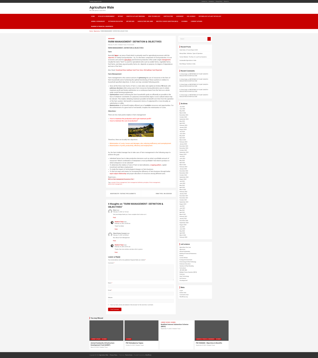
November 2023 (184, 148)
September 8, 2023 (201, 345)
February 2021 (183, 216)
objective (111, 57)
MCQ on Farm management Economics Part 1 (121, 179)
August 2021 (183, 204)
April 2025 (182, 123)
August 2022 (183, 179)
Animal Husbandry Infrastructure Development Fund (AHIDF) (102, 344)
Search (209, 39)
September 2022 (184, 177)
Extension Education (115, 21)
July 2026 (182, 106)
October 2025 (183, 117)
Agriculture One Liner (145, 21)
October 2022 (183, 175)
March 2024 (183, 140)
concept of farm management (119, 182)
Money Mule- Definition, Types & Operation (191, 53)
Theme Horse (128, 355)
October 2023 (183, 150)
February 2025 (183, 125)
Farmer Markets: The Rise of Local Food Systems (193, 57)
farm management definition (135, 182)
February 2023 (183, 167)
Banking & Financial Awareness (102, 26)
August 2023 (183, 154)
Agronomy (180, 16)
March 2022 (183, 189)
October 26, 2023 (130, 345)
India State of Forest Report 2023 (189, 50)
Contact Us (204, 1)
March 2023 (183, 164)
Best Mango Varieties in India (187, 64)
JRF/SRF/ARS (130, 21)
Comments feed (184, 294)
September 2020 (184, 222)
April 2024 (182, 138)
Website (110, 297)
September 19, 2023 (166, 328)
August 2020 (183, 225)
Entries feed (183, 292)
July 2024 (182, 131)
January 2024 (183, 144)
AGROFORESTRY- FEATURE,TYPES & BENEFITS (123, 193)
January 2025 (183, 127)
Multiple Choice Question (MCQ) (167, 21)
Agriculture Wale (101, 7)
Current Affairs (196, 21)
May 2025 (182, 121)
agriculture (127, 60)
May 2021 (182, 210)
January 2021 (183, 218)
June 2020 (182, 229)
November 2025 (184, 115)
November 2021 (184, 198)
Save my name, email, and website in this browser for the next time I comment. (131, 305)
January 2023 (183, 169)
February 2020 (183, 237)
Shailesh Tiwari (122, 44)
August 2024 (183, 129)
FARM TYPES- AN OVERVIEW (164, 193)
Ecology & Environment (106, 16)
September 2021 (184, 202)
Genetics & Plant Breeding (135, 16)
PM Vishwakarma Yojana (134, 343)
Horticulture (168, 16)
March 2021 (183, 214)
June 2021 (182, 208)
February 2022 (183, 191)
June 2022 (182, 183)
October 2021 (183, 200)
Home (93, 16)
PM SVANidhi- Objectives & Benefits (209, 343)
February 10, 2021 (112, 44)
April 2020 (182, 233)
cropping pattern (155, 165)
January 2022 (183, 193)
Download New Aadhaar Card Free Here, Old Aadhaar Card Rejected (139, 70)
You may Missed (97, 318)
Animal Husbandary (98, 21)
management (166, 60)
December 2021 (184, 196)
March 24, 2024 (95, 347)
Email (110, 290)
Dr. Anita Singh (183, 74)
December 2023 (184, 146)
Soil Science (191, 16)
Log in (181, 290)
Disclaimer (211, 1)
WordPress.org (184, 297)
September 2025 (184, 119)
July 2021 (182, 206)
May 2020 (182, 231)
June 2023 (182, 158)
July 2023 (182, 156)
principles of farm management (151, 182)
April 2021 (182, 212)
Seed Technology (154, 16)
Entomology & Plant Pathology (210, 16)
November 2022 (184, 173)
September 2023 (184, 152)
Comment (111, 263)
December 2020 (184, 220)
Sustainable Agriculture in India (188, 60)
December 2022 (184, 171)
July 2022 (182, 181)
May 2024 (182, 135)
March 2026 (183, 113)
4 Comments (130, 44)
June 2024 (182, 133)
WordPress (148, 355)
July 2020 (182, 227)
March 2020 (183, 235)
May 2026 (182, 111)
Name (110, 283)
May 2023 (182, 160)
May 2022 (182, 185)
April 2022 (182, 187)
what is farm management (115, 184)
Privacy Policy (219, 1)
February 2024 (183, 142)
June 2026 (182, 109)
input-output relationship (118, 173)
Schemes (184, 21)
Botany (120, 16)
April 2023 (182, 162)
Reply (114, 217)
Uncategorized (183, 280)
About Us (226, 1)
